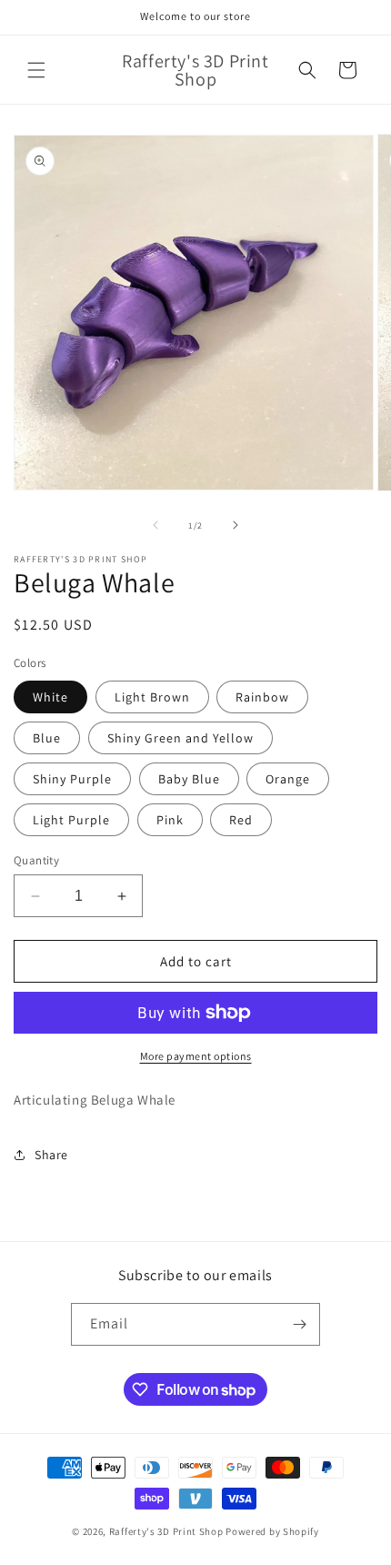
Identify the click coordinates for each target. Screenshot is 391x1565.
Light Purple (71, 820)
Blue (47, 738)
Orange (288, 779)
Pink (170, 820)
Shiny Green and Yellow (180, 738)
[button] (36, 70)
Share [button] (51, 1154)
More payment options (196, 1056)
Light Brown (152, 697)
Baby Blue (189, 779)
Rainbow (262, 697)
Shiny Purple (72, 779)
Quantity (36, 860)
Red (241, 820)
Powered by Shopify (272, 1531)
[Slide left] (155, 525)
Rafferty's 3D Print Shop (166, 1531)
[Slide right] (236, 525)
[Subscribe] (299, 1324)
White (50, 697)
